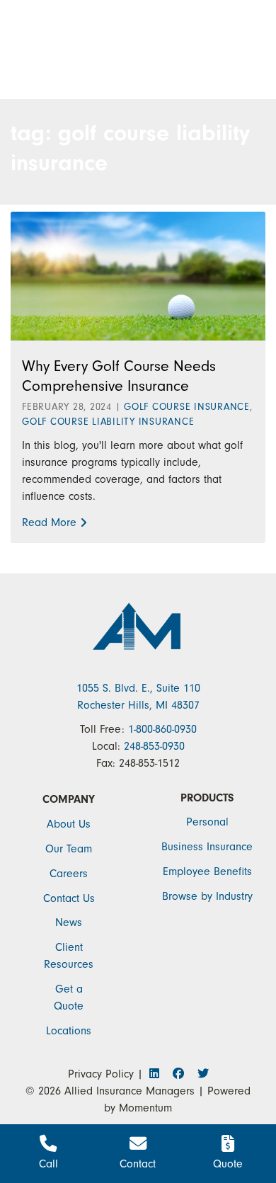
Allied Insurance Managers (129, 1091)
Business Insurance (207, 846)
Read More (49, 522)
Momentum (145, 1108)
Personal (207, 822)
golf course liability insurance (108, 422)
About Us (69, 824)
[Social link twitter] (202, 1074)
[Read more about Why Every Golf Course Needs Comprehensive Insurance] (138, 275)
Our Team (68, 848)
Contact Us (69, 898)
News (68, 922)
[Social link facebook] (182, 1074)
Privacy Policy (101, 1074)
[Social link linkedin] (158, 1074)
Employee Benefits (207, 871)
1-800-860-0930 (162, 729)
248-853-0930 (154, 746)
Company (68, 799)
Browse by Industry (207, 896)
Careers (69, 873)
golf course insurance (187, 407)
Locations (68, 1030)
